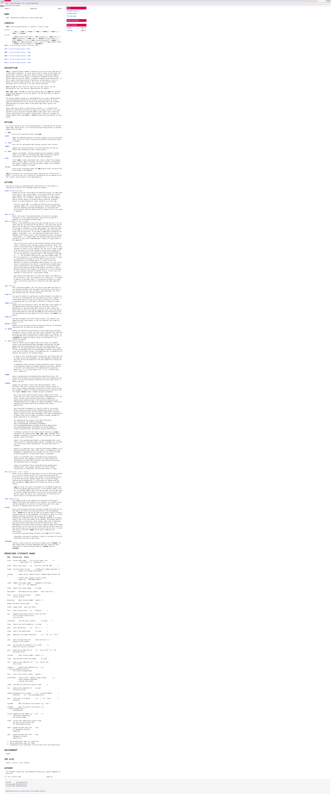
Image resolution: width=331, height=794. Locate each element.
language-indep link (73, 11)
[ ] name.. (17, 49)
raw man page (71, 16)
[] (13, 341)
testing (69, 28)
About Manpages (15, 3)
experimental (9, 5)
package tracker (72, 13)
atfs (14, 5)
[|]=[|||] (16, 221)
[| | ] (16, 471)
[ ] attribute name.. (22, 45)
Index (7, 3)
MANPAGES (7, 0)
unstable (69, 30)
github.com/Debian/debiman (23, 791)
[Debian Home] (2, 3)
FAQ (23, 3)
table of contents (73, 20)
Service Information (32, 3)
